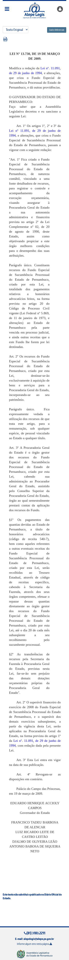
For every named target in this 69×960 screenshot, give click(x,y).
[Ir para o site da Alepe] (34, 954)
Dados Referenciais (56, 29)
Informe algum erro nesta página (33, 943)
